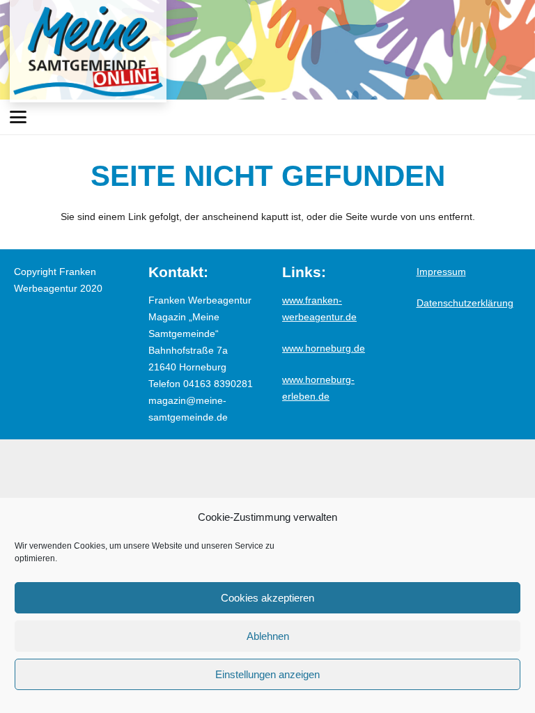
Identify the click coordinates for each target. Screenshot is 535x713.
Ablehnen (268, 636)
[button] (18, 117)
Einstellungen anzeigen (267, 674)
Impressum (441, 271)
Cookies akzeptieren (267, 598)
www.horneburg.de (323, 348)
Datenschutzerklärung (465, 302)
